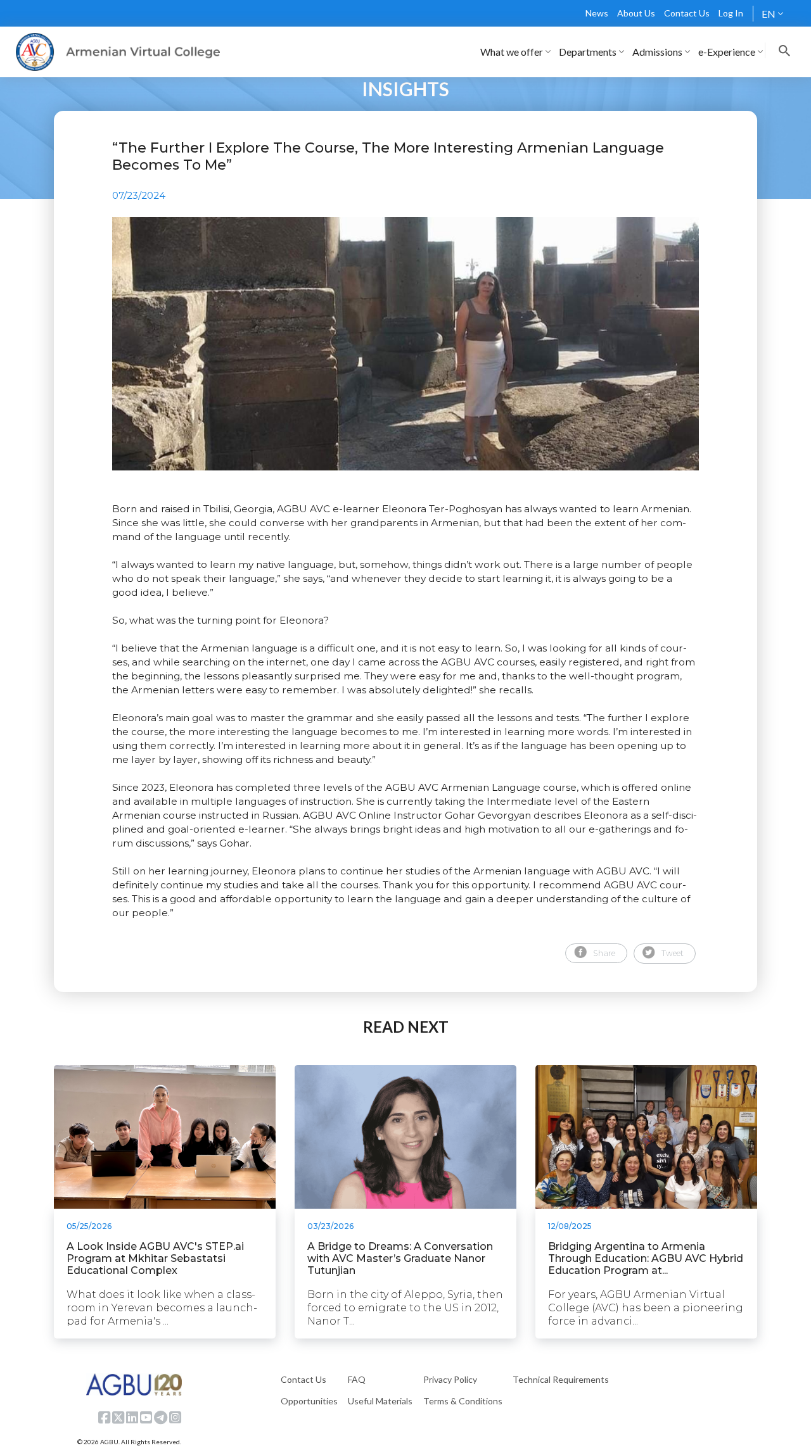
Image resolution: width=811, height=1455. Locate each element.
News (596, 13)
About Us (636, 13)
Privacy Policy (450, 1379)
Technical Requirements (561, 1379)
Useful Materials (380, 1400)
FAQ (357, 1379)
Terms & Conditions (462, 1400)
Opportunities (309, 1400)
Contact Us (687, 13)
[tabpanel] (405, 343)
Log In (730, 13)
